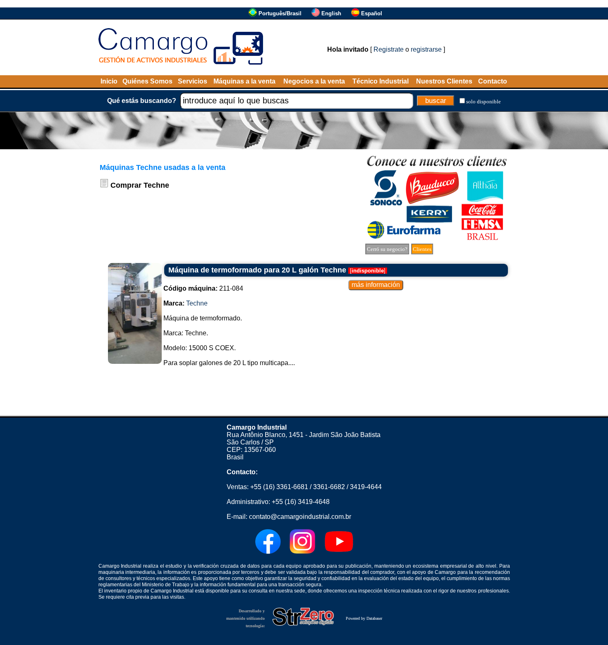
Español (371, 13)
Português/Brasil (280, 13)
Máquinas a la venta (244, 81)
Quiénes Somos (147, 81)
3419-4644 (366, 486)
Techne (197, 303)
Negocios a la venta (314, 81)
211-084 (203, 288)
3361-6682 (329, 486)
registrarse (426, 49)
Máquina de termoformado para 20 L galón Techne (257, 270)
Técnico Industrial (380, 81)
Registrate (388, 49)
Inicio (109, 81)
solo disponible (483, 101)
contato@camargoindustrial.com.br (300, 516)
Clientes (422, 249)
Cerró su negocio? (387, 249)
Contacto (492, 81)
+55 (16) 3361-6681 (279, 486)
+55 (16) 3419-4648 (301, 501)
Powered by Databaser (364, 618)
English (331, 13)
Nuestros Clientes (444, 81)
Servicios (192, 81)
